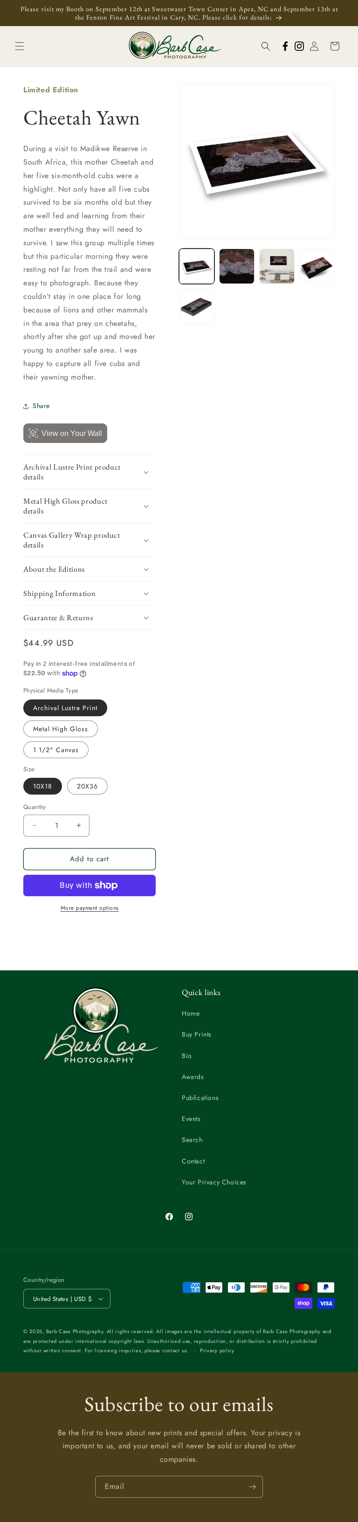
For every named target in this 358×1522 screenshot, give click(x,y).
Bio (187, 1055)
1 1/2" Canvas (56, 749)
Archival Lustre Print (65, 708)
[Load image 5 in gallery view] (196, 306)
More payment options (90, 908)
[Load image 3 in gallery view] (277, 266)
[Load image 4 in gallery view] (317, 266)
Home (191, 1013)
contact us (174, 1350)
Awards (193, 1076)
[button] (19, 46)
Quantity (34, 807)
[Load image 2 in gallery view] (237, 266)
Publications (200, 1097)
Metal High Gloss (60, 728)
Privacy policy (217, 1350)
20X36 (87, 786)
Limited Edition (50, 89)
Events (191, 1118)
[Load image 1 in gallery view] (196, 266)
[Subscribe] (252, 1487)
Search (192, 1139)
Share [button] (41, 405)
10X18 (42, 786)
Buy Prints (197, 1034)
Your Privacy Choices (214, 1182)
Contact (193, 1161)
